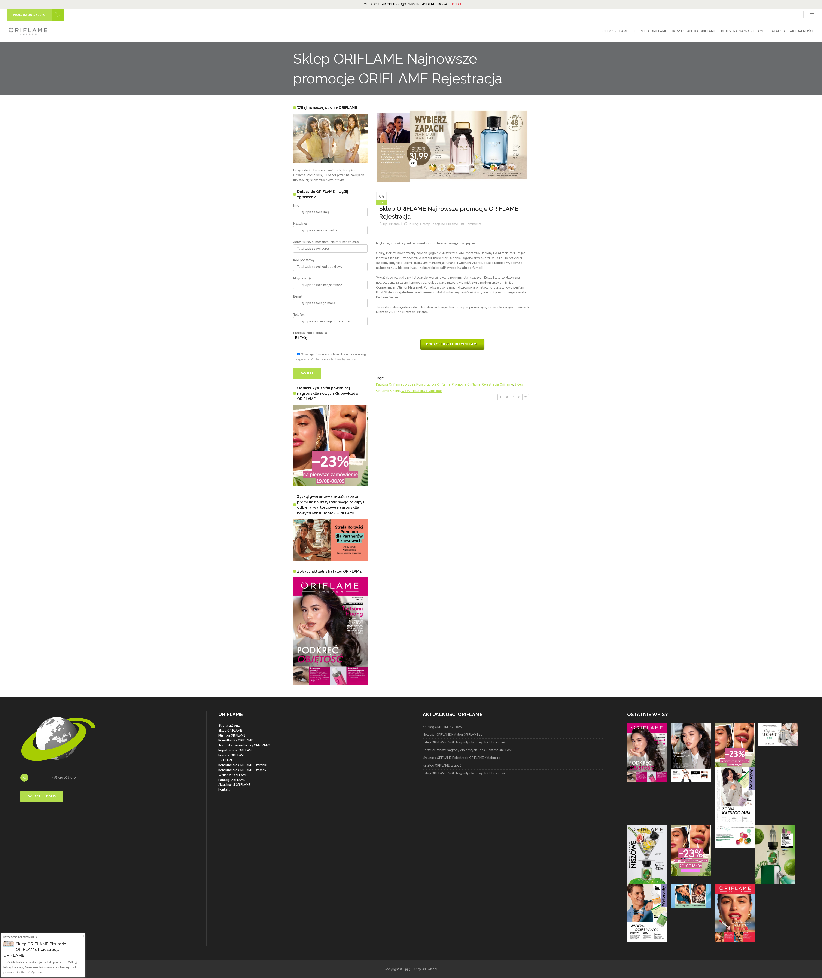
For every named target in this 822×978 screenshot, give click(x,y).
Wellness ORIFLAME (232, 775)
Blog (415, 224)
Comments (473, 224)
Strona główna (229, 725)
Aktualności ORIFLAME (234, 784)
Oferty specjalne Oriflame (439, 224)
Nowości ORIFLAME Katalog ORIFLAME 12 (452, 734)
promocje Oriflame (466, 384)
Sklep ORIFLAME (230, 730)
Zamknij (82, 936)
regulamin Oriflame (309, 359)
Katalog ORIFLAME (231, 780)
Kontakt (224, 789)
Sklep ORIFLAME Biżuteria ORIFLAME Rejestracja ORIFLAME (34, 949)
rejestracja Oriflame (497, 384)
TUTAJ (456, 4)
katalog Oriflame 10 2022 (395, 384)
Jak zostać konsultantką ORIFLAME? (244, 745)
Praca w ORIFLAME (231, 755)
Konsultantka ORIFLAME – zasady (242, 770)
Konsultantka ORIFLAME (235, 740)
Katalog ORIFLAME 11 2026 (442, 765)
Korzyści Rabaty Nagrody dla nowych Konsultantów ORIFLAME (468, 750)
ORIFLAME (225, 760)
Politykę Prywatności (344, 359)
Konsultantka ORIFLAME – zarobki (242, 765)
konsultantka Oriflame (433, 384)
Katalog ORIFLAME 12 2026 (442, 727)
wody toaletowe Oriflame (421, 391)
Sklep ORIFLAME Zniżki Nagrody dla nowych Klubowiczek (464, 742)
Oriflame (394, 224)
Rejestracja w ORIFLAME (235, 750)
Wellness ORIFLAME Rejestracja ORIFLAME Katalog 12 (461, 757)
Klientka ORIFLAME (231, 735)
